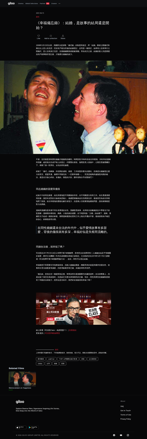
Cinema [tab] (20, 3)
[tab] (59, 3)
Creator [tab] (54, 3)
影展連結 (72, 330)
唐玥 (37, 17)
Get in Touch (125, 410)
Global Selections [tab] (31, 3)
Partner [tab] (44, 3)
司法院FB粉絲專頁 (52, 333)
